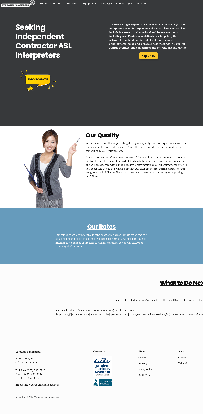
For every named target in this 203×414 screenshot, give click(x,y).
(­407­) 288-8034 (33, 374)
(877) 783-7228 (36, 370)
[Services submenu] (78, 3)
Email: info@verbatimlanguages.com (37, 384)
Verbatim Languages (28, 351)
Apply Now (148, 56)
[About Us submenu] (62, 3)
